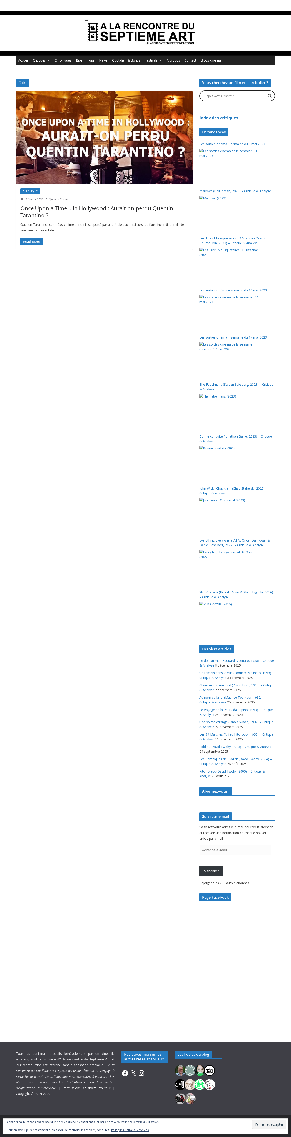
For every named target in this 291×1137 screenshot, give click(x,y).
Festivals (151, 60)
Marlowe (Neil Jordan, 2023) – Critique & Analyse (235, 191)
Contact (190, 60)
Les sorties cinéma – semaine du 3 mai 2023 (232, 144)
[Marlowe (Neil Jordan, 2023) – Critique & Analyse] (229, 213)
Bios (79, 60)
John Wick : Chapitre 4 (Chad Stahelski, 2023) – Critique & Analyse (233, 490)
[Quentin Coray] (209, 1070)
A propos (173, 60)
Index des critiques (218, 118)
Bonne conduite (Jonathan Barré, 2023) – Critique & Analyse (235, 438)
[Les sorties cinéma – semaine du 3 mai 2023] (229, 166)
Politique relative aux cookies (130, 1130)
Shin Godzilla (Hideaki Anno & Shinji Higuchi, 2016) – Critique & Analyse (236, 594)
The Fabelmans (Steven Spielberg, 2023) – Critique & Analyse (236, 386)
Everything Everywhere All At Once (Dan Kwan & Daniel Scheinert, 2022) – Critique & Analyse (234, 542)
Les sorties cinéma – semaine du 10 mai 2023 (233, 290)
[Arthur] (190, 1084)
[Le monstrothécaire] (209, 1084)
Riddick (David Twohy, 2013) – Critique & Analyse (235, 746)
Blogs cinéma (211, 60)
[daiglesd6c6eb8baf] (190, 1070)
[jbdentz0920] (199, 1084)
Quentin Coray (58, 199)
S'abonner (211, 871)
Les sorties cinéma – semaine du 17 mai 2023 (233, 337)
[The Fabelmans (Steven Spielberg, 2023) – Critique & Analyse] (229, 411)
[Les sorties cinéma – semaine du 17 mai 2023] (229, 359)
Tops (91, 60)
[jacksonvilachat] (180, 1084)
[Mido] (199, 1070)
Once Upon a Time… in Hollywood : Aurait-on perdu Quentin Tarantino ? (96, 211)
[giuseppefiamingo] (180, 1070)
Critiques (39, 60)
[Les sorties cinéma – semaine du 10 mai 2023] (229, 312)
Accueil (23, 60)
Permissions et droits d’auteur (86, 1088)
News (103, 60)
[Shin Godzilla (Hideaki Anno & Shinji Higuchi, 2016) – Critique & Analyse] (229, 619)
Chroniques (63, 60)
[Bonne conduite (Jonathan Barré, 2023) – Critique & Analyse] (229, 463)
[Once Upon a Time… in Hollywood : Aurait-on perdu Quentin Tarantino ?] (104, 137)
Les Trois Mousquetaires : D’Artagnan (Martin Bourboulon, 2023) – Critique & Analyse (232, 240)
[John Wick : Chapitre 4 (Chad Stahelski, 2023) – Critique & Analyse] (229, 515)
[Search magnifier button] (269, 96)
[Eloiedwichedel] (180, 1098)
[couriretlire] (190, 1098)
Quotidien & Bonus (126, 60)
